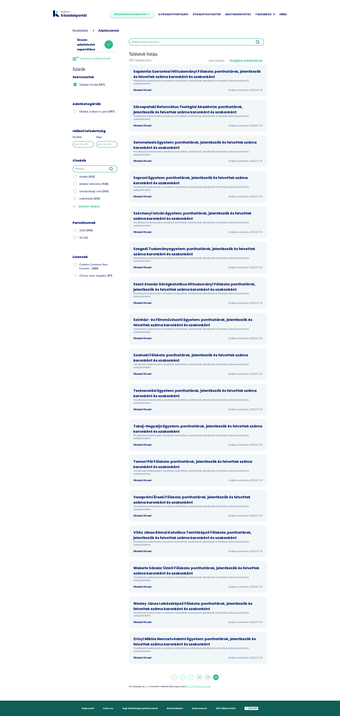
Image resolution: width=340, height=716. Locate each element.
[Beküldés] (111, 168)
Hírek (283, 14)
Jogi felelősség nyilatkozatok (140, 708)
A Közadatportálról (173, 14)
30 (215, 677)
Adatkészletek (108, 30)
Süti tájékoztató (226, 708)
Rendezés (216, 60)
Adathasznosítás (238, 14)
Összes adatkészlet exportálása (86, 44)
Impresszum (199, 708)
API (146, 686)
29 (207, 677)
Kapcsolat (88, 708)
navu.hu (108, 708)
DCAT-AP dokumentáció (198, 686)
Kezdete (77, 137)
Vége (99, 137)
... (191, 677)
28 (199, 677)
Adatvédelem (175, 708)
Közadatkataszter (207, 14)
